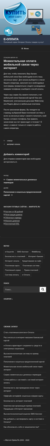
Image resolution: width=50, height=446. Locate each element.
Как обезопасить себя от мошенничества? (21, 427)
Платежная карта (12, 265)
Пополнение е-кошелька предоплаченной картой (24, 361)
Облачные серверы (13, 217)
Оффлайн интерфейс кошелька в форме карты (23, 395)
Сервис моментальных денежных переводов (22, 374)
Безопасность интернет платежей (18, 400)
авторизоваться (10, 161)
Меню (26, 48)
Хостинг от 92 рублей (14, 211)
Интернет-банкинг (35, 256)
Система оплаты (12, 274)
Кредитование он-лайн (31, 260)
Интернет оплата (13, 144)
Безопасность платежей (15, 256)
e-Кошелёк (9, 251)
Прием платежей (31, 270)
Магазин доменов (12, 220)
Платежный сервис (13, 270)
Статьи (9, 141)
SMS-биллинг (23, 251)
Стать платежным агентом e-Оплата (19, 332)
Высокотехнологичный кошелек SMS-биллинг (23, 413)
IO (17, 57)
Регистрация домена (13, 214)
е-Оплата (11, 39)
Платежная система (31, 265)
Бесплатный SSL (12, 223)
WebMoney (36, 251)
